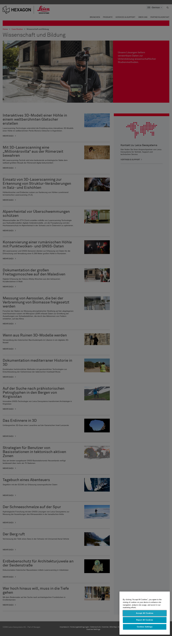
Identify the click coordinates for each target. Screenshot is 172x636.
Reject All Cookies (144, 620)
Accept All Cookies (144, 613)
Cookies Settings (145, 627)
